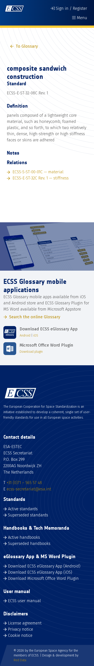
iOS (35, 335)
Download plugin (31, 352)
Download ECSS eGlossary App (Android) (44, 566)
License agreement (25, 623)
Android (25, 335)
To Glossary (27, 46)
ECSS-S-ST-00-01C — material (38, 171)
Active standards (23, 508)
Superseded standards (28, 515)
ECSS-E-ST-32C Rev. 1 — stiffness (41, 178)
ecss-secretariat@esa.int (29, 489)
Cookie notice (20, 635)
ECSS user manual (24, 600)
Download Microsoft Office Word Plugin (43, 578)
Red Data (20, 660)
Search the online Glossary (34, 316)
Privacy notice (20, 629)
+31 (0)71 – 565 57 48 (24, 482)
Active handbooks (24, 537)
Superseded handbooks (29, 543)
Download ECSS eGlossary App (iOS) (40, 572)
